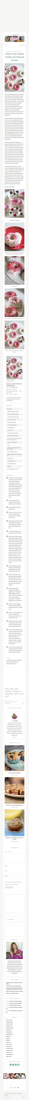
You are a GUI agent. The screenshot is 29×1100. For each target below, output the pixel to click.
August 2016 (8, 1056)
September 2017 (9, 1034)
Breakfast (9, 51)
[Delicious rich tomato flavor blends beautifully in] (23, 1076)
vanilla (6, 696)
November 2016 (9, 1050)
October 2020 (9, 1026)
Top (23, 1097)
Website (6, 876)
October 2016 (9, 1052)
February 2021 (9, 1020)
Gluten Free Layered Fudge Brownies (14, 805)
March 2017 (8, 1042)
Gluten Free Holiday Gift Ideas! (12, 993)
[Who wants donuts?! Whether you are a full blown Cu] (6, 1076)
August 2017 (8, 1036)
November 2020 (9, 1024)
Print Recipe (11, 380)
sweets (21, 693)
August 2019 (8, 1030)
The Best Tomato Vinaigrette (16, 1001)
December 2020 (9, 1022)
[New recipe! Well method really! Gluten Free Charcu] (11, 1076)
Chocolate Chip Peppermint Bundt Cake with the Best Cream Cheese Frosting (14, 988)
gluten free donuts (17, 691)
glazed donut (8, 691)
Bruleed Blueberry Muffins (14, 773)
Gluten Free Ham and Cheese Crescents (14, 991)
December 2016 (9, 1048)
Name (6, 865)
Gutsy (15, 701)
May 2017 (8, 1038)
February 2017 (9, 1044)
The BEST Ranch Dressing (15, 1005)
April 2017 (8, 1040)
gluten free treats (9, 693)
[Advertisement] (14, 15)
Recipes (19, 51)
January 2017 (9, 1046)
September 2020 (9, 1028)
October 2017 (9, 1032)
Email (6, 870)
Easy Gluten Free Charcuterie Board (15, 708)
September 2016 (9, 1054)
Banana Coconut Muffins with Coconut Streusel (14, 838)
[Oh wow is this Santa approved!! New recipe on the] (17, 1076)
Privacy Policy (7, 1097)
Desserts (15, 51)
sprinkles (17, 693)
